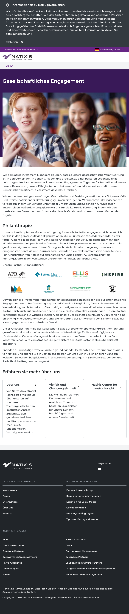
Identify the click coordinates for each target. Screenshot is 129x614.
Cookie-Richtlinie (76, 507)
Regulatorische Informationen (83, 496)
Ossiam (70, 545)
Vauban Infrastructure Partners (84, 562)
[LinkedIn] (99, 468)
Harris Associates (12, 562)
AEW (5, 539)
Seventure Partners (77, 557)
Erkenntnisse (10, 501)
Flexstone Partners (13, 551)
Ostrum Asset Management (82, 551)
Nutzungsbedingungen (80, 513)
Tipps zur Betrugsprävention (82, 519)
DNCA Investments (13, 545)
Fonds (6, 496)
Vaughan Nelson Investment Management (90, 568)
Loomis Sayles (11, 568)
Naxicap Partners (76, 539)
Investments (10, 490)
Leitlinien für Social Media (81, 501)
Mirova (6, 574)
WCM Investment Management (84, 574)
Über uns (8, 507)
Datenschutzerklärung (79, 490)
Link (29, 33)
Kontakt (7, 513)
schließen (12, 42)
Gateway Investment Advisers (20, 557)
